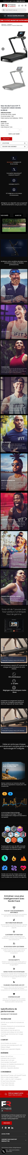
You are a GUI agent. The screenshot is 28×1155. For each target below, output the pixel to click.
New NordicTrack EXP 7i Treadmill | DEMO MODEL (11, 25)
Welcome (3, 24)
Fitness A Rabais (8, 1147)
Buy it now (6, 139)
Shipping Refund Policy (6, 1151)
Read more (7, 1123)
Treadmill (9, 24)
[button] (22, 5)
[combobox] (14, 10)
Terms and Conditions (14, 1150)
